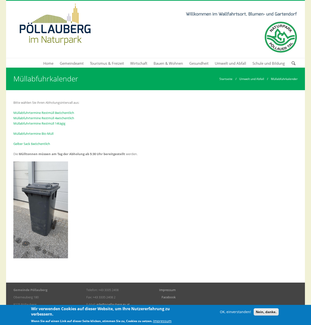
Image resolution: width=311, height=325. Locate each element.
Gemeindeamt (72, 63)
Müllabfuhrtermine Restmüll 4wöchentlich (43, 118)
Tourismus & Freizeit (107, 63)
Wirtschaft (138, 63)
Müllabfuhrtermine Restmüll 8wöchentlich (43, 113)
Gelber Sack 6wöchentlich (31, 144)
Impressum (167, 290)
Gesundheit (198, 63)
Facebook (169, 297)
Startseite (226, 79)
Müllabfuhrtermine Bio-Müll (33, 133)
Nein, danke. (266, 312)
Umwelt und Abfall (230, 63)
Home (48, 63)
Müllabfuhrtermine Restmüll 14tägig (39, 123)
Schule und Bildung (268, 63)
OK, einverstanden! (235, 311)
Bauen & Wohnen (168, 63)
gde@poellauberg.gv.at (113, 304)
